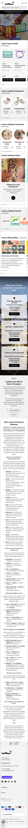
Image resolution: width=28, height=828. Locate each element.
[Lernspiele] (7, 101)
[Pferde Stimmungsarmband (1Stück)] (20, 54)
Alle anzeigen (5, 45)
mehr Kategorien (5, 93)
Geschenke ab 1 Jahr (19, 143)
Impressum (11, 821)
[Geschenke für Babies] (7, 134)
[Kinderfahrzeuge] (19, 101)
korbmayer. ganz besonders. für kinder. (12, 819)
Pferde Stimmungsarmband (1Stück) (20, 65)
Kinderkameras (10, 665)
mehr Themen (5, 126)
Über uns (14, 414)
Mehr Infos (14, 313)
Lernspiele (7, 109)
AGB (7, 821)
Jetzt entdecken (14, 30)
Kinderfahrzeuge (19, 109)
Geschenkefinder (8, 11)
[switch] (3, 826)
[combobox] (14, 7)
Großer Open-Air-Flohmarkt (10, 256)
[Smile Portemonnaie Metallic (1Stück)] (7, 54)
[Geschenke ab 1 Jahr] (19, 134)
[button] (25, 3)
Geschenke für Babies (7, 143)
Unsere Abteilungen (14, 410)
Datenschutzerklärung (19, 821)
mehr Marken (4, 213)
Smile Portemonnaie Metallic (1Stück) (7, 65)
